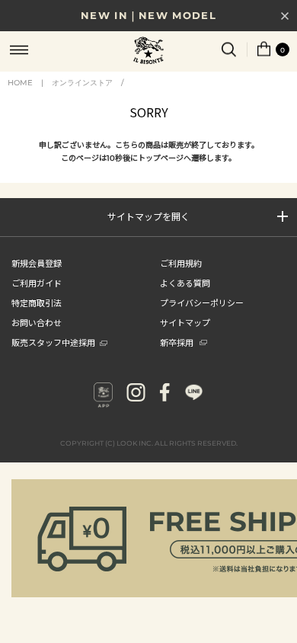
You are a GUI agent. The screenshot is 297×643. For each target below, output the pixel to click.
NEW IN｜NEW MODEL (148, 15)
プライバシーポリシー (202, 302)
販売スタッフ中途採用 (53, 342)
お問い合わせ (36, 322)
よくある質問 (185, 283)
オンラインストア (82, 83)
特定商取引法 (36, 302)
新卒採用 (176, 342)
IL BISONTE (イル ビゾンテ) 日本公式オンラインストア (148, 52)
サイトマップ (185, 322)
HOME (20, 83)
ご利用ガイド (36, 283)
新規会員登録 (36, 263)
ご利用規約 (181, 263)
